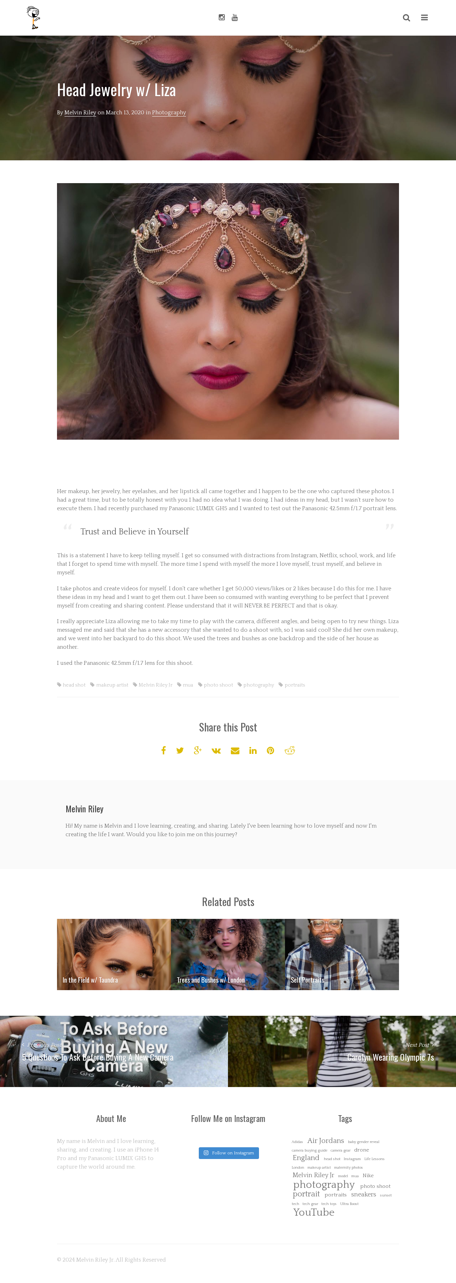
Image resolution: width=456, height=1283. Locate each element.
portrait (306, 1194)
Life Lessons (374, 1159)
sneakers (363, 1194)
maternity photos (348, 1168)
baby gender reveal (363, 1142)
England (306, 1158)
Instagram (352, 1159)
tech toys (329, 1204)
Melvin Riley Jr (155, 685)
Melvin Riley (80, 112)
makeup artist (112, 685)
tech (295, 1204)
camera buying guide (309, 1151)
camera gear (341, 1151)
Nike (368, 1175)
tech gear (310, 1204)
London (298, 1168)
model (343, 1176)
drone (361, 1150)
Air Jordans (325, 1141)
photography (258, 685)
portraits (295, 685)
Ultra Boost (349, 1204)
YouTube (314, 1212)
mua (188, 685)
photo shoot (218, 685)
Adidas (297, 1142)
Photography (169, 112)
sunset (386, 1195)
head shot (74, 685)
